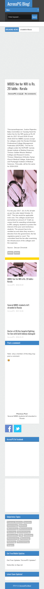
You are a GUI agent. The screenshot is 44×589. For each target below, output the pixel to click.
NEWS (17, 253)
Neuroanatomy (25, 529)
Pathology (28, 535)
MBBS (10, 253)
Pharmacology (13, 538)
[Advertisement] (22, 55)
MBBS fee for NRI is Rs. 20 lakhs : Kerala (20, 280)
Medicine (22, 525)
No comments (30, 94)
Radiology (11, 542)
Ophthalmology (23, 532)
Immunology (12, 525)
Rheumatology (23, 542)
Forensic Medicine (14, 522)
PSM (21, 535)
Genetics (27, 522)
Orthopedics (12, 535)
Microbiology (12, 529)
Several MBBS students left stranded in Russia (18, 306)
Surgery (10, 545)
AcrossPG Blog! (18, 4)
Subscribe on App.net (15, 565)
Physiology (25, 538)
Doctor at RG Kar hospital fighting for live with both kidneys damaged (21, 332)
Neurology (11, 532)
